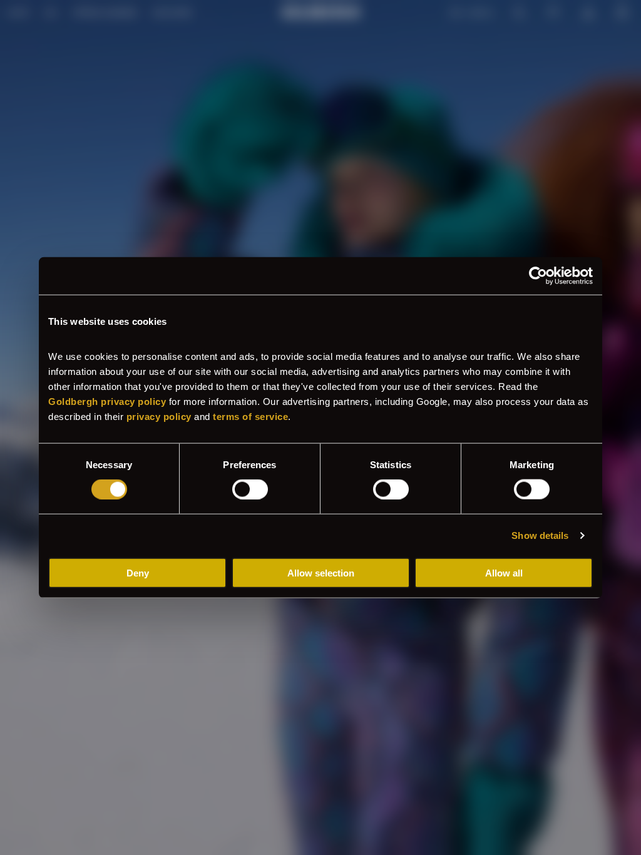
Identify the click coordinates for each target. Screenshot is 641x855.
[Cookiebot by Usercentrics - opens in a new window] (538, 276)
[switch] (250, 489)
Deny (137, 572)
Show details (539, 535)
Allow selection (320, 572)
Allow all (504, 572)
